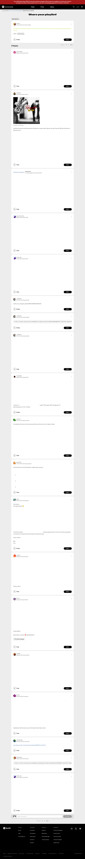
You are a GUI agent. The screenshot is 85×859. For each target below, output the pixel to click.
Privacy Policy (21, 853)
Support (44, 830)
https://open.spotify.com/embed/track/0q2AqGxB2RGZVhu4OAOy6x (29, 745)
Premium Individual (58, 830)
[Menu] (82, 7)
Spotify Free (56, 842)
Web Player (44, 833)
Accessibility (44, 853)
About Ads (37, 853)
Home (9, 10)
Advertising (32, 836)
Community (9, 7)
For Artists (32, 830)
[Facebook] (80, 828)
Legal (4, 853)
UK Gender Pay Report (7, 856)
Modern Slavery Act (53, 853)
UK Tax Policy (61, 853)
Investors (32, 839)
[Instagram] (71, 828)
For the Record (21, 836)
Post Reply (67, 816)
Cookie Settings (29, 853)
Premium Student (58, 839)
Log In (77, 7)
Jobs (19, 833)
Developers (32, 833)
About (19, 830)
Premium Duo (57, 833)
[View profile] (14, 24)
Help (32, 7)
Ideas (52, 7)
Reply (67, 39)
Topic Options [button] (15, 19)
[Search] (74, 7)
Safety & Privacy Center (12, 853)
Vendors (32, 842)
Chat (42, 7)
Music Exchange (18, 10)
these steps (51, 3)
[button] (71, 24)
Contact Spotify (45, 839)
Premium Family (57, 836)
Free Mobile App (46, 836)
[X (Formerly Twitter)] (76, 828)
